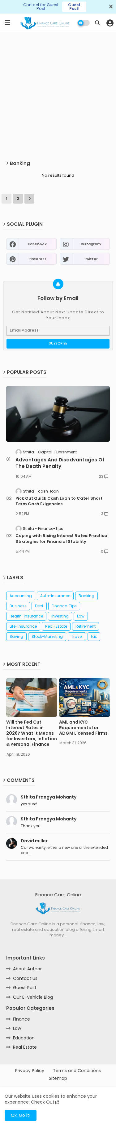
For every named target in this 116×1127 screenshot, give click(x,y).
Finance (21, 1019)
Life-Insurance (23, 626)
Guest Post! (74, 6)
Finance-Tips (64, 606)
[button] (97, 23)
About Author (27, 969)
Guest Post (25, 988)
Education (24, 1038)
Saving (16, 636)
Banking (86, 595)
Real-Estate (56, 626)
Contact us (25, 978)
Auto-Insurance (55, 595)
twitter (91, 258)
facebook (37, 244)
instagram (91, 244)
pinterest (37, 258)
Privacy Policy (29, 1071)
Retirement (85, 626)
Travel (77, 636)
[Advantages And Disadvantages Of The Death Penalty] (58, 414)
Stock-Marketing (47, 636)
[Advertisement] (58, 96)
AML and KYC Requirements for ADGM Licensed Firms (83, 727)
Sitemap (58, 1078)
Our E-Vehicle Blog (33, 997)
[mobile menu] (7, 23)
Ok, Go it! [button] (20, 1115)
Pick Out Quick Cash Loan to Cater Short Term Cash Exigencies (58, 501)
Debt (39, 606)
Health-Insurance (26, 616)
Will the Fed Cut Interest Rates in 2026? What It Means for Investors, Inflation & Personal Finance (31, 733)
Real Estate (25, 1047)
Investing (60, 616)
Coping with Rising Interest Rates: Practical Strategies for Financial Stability (62, 538)
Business (18, 606)
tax (94, 636)
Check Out (42, 1102)
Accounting (21, 595)
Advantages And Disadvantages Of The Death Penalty (59, 462)
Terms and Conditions (77, 1071)
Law (80, 616)
